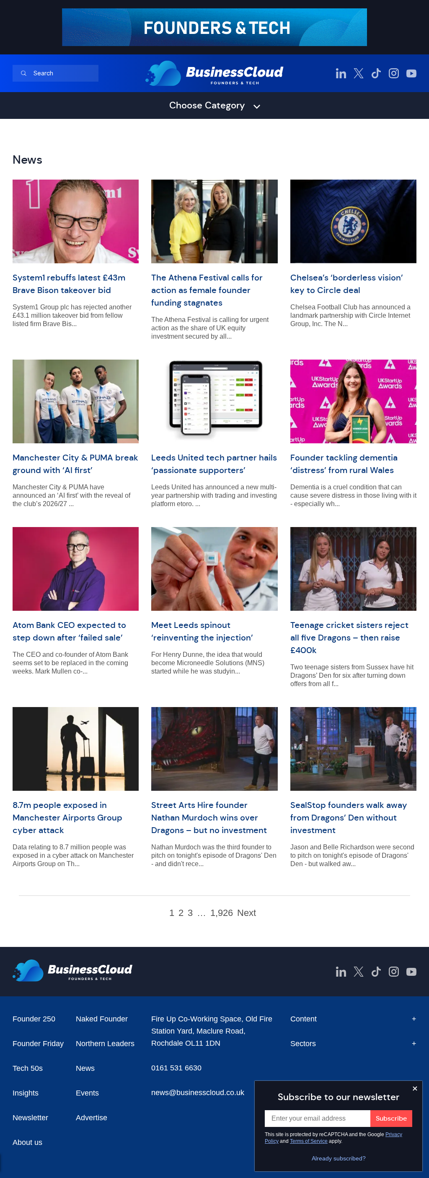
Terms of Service (309, 1141)
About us (27, 1142)
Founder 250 (34, 1019)
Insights (26, 1093)
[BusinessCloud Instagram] (394, 73)
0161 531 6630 (176, 1068)
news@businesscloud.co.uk (197, 1092)
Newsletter (30, 1118)
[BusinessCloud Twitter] (359, 73)
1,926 (221, 913)
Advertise (91, 1118)
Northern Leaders (105, 1043)
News (85, 1068)
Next (246, 913)
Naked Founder (102, 1019)
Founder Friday (38, 1043)
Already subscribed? (339, 1158)
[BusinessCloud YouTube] (411, 73)
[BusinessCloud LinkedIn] (341, 73)
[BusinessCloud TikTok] (376, 73)
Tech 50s (28, 1068)
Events (87, 1093)
